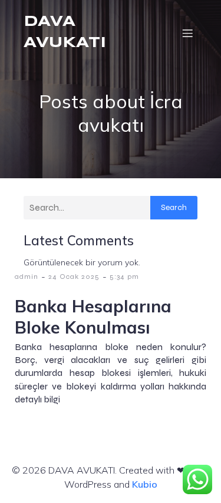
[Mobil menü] (187, 33)
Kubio (144, 484)
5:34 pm (124, 276)
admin (26, 276)
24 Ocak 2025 (74, 276)
